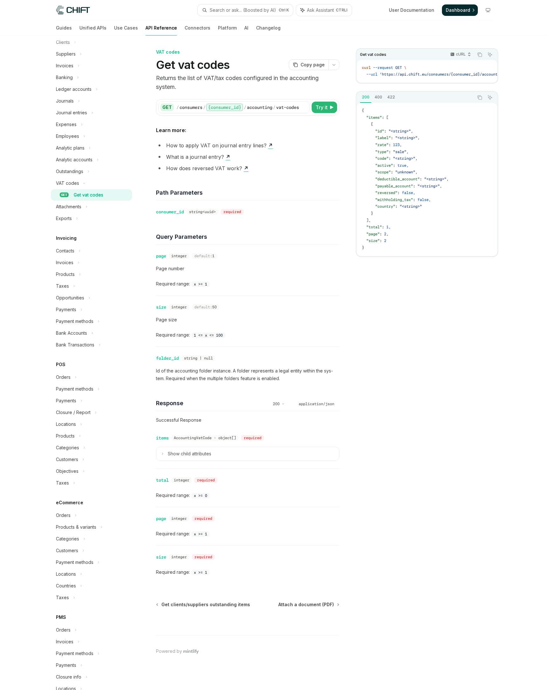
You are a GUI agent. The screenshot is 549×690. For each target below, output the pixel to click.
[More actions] (334, 64)
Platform (227, 27)
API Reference (161, 27)
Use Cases (126, 27)
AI (246, 27)
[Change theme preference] (488, 10)
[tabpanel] (427, 179)
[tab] (365, 97)
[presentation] (96, 363)
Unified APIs (92, 27)
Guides (64, 27)
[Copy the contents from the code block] (480, 54)
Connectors (197, 27)
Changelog (268, 27)
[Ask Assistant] (490, 54)
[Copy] (304, 107)
